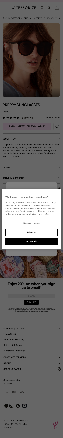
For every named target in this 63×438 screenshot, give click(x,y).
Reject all (31, 232)
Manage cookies (31, 223)
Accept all (31, 241)
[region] (31, 219)
